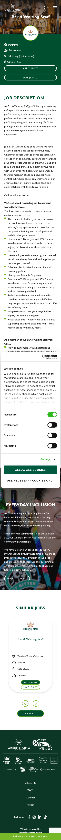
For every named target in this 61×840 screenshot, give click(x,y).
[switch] (52, 425)
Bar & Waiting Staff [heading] (30, 639)
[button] (46, 8)
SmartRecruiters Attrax (30, 832)
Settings (46, 459)
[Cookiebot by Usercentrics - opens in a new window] (43, 357)
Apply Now (30, 68)
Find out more (17, 578)
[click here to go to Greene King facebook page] (29, 816)
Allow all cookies (30, 469)
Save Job (28, 77)
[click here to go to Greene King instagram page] (34, 816)
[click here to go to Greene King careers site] (30, 755)
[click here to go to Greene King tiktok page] (45, 816)
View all (30, 713)
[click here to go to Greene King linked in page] (39, 816)
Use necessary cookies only (30, 480)
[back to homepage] (13, 8)
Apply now (30, 682)
